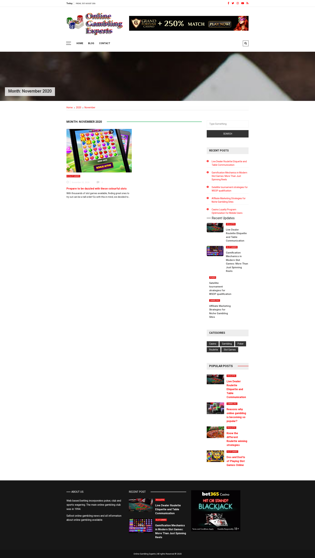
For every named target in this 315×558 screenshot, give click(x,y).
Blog (91, 43)
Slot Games (74, 176)
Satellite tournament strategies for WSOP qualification (230, 189)
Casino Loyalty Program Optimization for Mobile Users (227, 211)
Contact (104, 43)
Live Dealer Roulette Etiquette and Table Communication (229, 163)
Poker (212, 277)
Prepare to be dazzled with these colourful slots (96, 188)
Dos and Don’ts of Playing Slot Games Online (236, 461)
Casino (212, 343)
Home (79, 43)
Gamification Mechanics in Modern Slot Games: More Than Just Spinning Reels (229, 176)
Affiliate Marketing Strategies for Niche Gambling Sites (229, 200)
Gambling (214, 300)
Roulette (231, 224)
